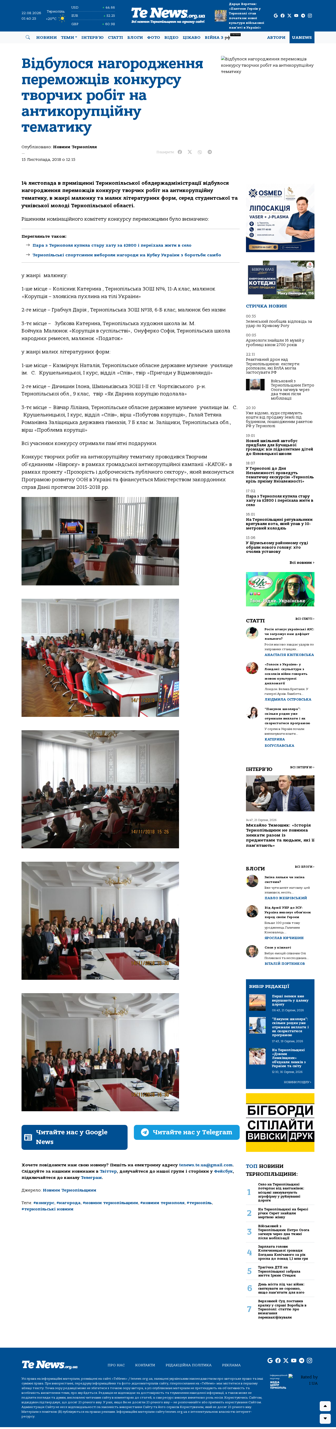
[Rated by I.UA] (303, 1380)
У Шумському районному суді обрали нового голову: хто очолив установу (277, 547)
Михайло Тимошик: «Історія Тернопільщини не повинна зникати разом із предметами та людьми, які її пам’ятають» (280, 835)
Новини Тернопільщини (69, 1190)
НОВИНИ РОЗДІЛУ (297, 1082)
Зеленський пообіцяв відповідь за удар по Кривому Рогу (279, 323)
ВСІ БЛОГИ (304, 867)
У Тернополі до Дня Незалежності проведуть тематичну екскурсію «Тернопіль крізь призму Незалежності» (280, 475)
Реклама (231, 1365)
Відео (171, 37)
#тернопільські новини (48, 1209)
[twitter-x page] (289, 16)
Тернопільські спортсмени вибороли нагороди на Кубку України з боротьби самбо (127, 255)
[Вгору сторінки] (325, 1406)
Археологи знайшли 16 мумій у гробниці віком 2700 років (275, 342)
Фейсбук (223, 1171)
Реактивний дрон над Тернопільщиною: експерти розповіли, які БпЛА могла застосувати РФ (272, 366)
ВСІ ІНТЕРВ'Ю (302, 767)
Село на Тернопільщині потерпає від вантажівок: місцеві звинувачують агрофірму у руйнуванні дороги (281, 1192)
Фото (153, 37)
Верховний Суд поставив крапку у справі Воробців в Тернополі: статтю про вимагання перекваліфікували (282, 1309)
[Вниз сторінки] (325, 1419)
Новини (46, 37)
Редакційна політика (189, 1365)
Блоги (135, 37)
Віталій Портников (285, 964)
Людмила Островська (288, 699)
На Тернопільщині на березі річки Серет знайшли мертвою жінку (283, 1213)
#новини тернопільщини (110, 1202)
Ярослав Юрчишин (284, 938)
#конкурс (43, 1202)
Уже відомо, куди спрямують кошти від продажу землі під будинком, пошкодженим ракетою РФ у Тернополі (279, 419)
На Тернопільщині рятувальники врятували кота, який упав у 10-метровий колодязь (279, 524)
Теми (67, 37)
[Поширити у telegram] (209, 152)
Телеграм (91, 1177)
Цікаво (192, 37)
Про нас (116, 1365)
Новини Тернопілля (75, 147)
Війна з (222, 37)
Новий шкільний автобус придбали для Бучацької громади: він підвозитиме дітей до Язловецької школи (279, 447)
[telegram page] (303, 16)
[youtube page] (296, 16)
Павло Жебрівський (286, 898)
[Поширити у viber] (199, 152)
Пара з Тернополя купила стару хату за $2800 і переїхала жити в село (112, 245)
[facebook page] (283, 16)
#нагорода (68, 1202)
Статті (115, 37)
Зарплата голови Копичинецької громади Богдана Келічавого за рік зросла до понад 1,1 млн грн (283, 1253)
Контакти (145, 1365)
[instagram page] (310, 16)
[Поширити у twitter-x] (190, 152)
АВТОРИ (276, 37)
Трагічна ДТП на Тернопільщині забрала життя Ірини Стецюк (279, 1271)
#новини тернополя (162, 1202)
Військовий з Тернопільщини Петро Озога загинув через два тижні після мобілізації (292, 390)
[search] (28, 37)
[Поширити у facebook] (180, 152)
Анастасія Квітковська (289, 655)
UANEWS (302, 37)
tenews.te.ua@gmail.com (206, 1165)
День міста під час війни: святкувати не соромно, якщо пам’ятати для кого (281, 1288)
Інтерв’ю (92, 37)
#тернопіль (199, 1202)
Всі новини (302, 562)
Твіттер (108, 1171)
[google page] (276, 16)
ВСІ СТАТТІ (304, 619)
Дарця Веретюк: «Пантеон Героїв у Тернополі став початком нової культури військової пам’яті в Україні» (246, 15)
